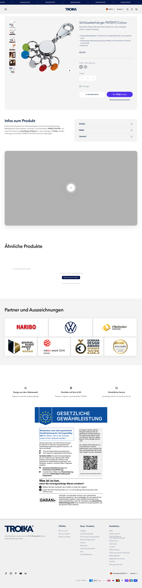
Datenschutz (113, 541)
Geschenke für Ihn (20, 2)
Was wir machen (64, 534)
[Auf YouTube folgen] (20, 573)
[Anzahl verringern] (82, 78)
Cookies (112, 547)
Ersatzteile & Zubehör (87, 548)
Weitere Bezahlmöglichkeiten (120, 100)
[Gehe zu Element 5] (12, 55)
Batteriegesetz (114, 556)
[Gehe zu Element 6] (12, 63)
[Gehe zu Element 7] (12, 70)
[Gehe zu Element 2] (12, 32)
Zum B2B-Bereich (86, 554)
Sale (81, 551)
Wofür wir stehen (64, 537)
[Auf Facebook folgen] (6, 573)
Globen (82, 543)
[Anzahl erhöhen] (92, 78)
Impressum (113, 544)
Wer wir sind (63, 531)
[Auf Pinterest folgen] (15, 573)
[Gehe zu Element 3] (12, 39)
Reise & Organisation (87, 540)
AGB (111, 531)
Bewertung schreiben (71, 277)
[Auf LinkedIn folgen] (25, 573)
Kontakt (112, 561)
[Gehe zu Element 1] (12, 24)
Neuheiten (83, 545)
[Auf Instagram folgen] (11, 573)
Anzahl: (82, 73)
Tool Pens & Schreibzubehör (90, 537)
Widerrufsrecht (114, 534)
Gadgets (83, 531)
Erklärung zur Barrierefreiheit (119, 553)
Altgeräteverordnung (116, 559)
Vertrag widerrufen (116, 564)
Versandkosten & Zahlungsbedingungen (117, 537)
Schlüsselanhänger (86, 534)
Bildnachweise (114, 550)
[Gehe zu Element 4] (12, 47)
